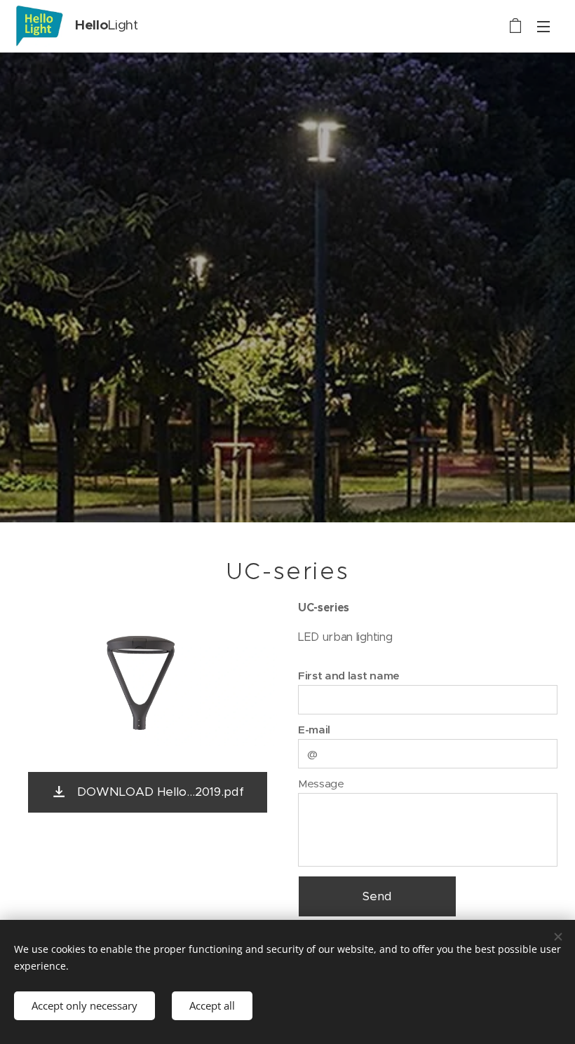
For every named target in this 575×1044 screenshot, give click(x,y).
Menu (543, 26)
